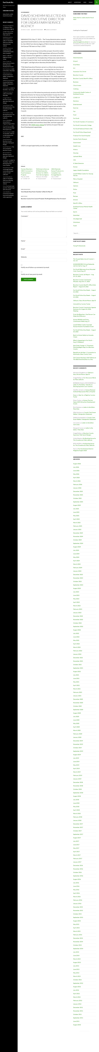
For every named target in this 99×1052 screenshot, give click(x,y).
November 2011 (78, 1011)
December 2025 (78, 491)
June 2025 (76, 512)
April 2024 (76, 560)
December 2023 (78, 574)
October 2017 (77, 831)
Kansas (75, 167)
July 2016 (76, 883)
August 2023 (77, 588)
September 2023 (78, 585)
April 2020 (76, 727)
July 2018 (76, 799)
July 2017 (76, 841)
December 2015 (78, 907)
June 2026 (76, 470)
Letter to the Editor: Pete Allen (83, 429)
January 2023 (77, 612)
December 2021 (78, 657)
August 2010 (77, 1025)
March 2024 (77, 564)
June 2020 (76, 720)
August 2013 (77, 962)
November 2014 (78, 941)
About (70, 2)
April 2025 (76, 519)
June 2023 (76, 595)
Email (23, 249)
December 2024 (78, 533)
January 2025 (77, 529)
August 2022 (77, 630)
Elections (76, 101)
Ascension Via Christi (79, 71)
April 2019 (76, 768)
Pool (74, 193)
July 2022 (76, 633)
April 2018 (76, 810)
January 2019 (77, 779)
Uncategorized (77, 219)
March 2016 (77, 896)
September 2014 (78, 948)
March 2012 (77, 997)
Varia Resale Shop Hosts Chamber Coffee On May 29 (36, 191)
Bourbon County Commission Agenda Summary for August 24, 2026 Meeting (84, 309)
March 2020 (77, 730)
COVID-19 (76, 97)
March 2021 (77, 689)
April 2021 (76, 685)
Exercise (75, 108)
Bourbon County (78, 75)
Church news (77, 85)
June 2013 (76, 969)
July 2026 (76, 467)
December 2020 (78, 699)
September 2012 (78, 983)
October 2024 (77, 540)
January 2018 (77, 820)
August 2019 (77, 754)
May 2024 (76, 557)
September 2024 (78, 543)
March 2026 (77, 481)
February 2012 (77, 1000)
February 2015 (77, 934)
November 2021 (78, 661)
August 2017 (77, 838)
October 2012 (77, 980)
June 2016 (76, 886)
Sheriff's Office (77, 203)
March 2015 (77, 931)
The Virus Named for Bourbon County (8, 148)
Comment (25, 216)
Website (24, 257)
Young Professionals (79, 246)
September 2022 (78, 626)
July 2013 (76, 966)
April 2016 (76, 893)
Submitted (76, 215)
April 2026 (76, 477)
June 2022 (76, 637)
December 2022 (78, 616)
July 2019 (76, 758)
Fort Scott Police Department (82, 132)
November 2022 (78, 619)
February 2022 (77, 650)
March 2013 (77, 976)
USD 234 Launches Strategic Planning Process (9, 127)
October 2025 (77, 498)
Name (23, 241)
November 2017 (78, 827)
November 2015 (78, 910)
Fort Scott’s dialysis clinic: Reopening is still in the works (9, 187)
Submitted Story (38, 29)
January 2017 (77, 862)
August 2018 (77, 796)
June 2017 (76, 844)
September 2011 (78, 1018)
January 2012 (77, 1004)
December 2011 (78, 1007)
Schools (75, 199)
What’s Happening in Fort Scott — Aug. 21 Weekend (83, 341)
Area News (76, 64)
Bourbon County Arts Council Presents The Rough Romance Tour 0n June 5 (43, 197)
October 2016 (77, 872)
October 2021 (77, 664)
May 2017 (76, 848)
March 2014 (77, 959)
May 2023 (76, 599)
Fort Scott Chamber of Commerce (83, 122)
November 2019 (78, 744)
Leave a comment (51, 29)
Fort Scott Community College (82, 125)
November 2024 (78, 536)
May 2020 (76, 723)
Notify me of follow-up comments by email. (35, 267)
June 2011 (76, 1021)
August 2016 (77, 879)
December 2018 (78, 782)
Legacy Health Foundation (81, 170)
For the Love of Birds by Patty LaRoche (8, 33)
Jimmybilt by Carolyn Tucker (81, 304)
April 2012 (76, 993)
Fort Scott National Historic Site (82, 128)
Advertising (77, 2)
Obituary (76, 182)
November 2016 (78, 869)
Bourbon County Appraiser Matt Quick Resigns (83, 434)
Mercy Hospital (77, 179)
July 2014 (76, 952)
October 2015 (77, 914)
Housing (75, 153)
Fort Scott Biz (8, 2)
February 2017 (77, 858)
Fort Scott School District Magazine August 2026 (83, 449)
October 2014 (77, 945)
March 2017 (77, 855)
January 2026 (77, 488)
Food (74, 115)
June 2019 (76, 761)
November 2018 (78, 786)
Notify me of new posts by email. (31, 274)
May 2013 (76, 973)
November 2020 (78, 702)
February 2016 (77, 900)
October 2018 (77, 789)
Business (75, 82)
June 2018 (76, 803)
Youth (75, 225)
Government (25, 12)
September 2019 (78, 751)
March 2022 (77, 647)
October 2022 (77, 623)
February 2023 (77, 609)
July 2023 (76, 592)
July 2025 (76, 509)
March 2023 (77, 605)
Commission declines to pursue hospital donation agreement (8, 195)
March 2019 (77, 772)
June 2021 (76, 678)
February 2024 (77, 567)
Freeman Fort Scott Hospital (81, 135)
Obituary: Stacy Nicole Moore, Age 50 (84, 300)
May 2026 (76, 474)
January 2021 (77, 696)
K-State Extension (78, 163)
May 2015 (76, 924)
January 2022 (77, 654)
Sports (75, 212)
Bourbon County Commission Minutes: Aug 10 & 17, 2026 (82, 280)
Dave (74, 395)
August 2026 (77, 463)
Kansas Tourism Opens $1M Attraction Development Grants (84, 402)
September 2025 (78, 502)
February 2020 (77, 734)
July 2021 (76, 675)
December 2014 (78, 938)
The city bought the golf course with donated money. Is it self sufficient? (8, 171)
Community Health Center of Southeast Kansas (82, 93)
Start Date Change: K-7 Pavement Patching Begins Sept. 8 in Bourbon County (83, 347)
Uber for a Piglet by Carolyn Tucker (7, 57)
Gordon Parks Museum (80, 139)
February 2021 (77, 692)
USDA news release (37, 125)
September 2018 (78, 792)
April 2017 (76, 851)
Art (74, 68)
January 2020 (77, 737)
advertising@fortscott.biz (80, 42)
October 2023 (77, 581)
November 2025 (78, 495)
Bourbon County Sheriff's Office (82, 78)
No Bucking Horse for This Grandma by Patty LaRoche (84, 439)
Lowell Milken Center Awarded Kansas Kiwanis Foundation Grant (83, 325)
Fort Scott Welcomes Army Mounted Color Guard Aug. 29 (84, 270)
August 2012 (77, 986)
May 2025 (76, 515)
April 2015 (76, 928)
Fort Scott (76, 118)
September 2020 (78, 709)
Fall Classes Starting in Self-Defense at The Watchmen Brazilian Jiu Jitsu (84, 358)
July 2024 (76, 550)
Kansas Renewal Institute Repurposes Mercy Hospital (84, 390)
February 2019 (77, 775)
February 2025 (77, 526)
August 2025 (77, 505)
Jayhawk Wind (77, 156)
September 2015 (78, 917)
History (75, 149)
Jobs (74, 160)
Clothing (75, 89)
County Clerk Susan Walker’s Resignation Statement (84, 413)
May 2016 (76, 889)
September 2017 (78, 834)
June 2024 (76, 554)
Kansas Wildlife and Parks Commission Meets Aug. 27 (81, 320)
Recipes (75, 196)
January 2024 (77, 571)
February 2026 (77, 484)
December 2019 (78, 741)
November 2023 (78, 578)
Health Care (76, 146)
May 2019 (76, 765)
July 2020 (76, 716)
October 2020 (77, 706)
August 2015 (77, 921)
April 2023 (76, 602)
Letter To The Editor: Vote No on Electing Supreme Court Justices (83, 385)
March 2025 (77, 522)
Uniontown (76, 222)
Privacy (91, 2)
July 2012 (76, 990)
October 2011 (77, 1014)
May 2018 (76, 806)
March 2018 (77, 813)
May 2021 (76, 682)
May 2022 (76, 640)
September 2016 (78, 876)
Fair (74, 111)
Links (84, 2)
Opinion (75, 186)
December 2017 (78, 824)
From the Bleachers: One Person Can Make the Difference (84, 315)
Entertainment (77, 104)
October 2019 (77, 747)
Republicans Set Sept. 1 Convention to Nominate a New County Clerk (84, 353)
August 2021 (77, 671)
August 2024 (77, 547)
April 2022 (76, 644)
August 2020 (77, 713)
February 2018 (77, 817)
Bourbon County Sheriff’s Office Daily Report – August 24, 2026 (84, 285)
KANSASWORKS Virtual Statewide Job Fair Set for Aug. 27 (83, 265)
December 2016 (78, 865)
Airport (75, 61)
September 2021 (78, 668)
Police (75, 189)
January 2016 (77, 903)
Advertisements (78, 57)
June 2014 (76, 955)
